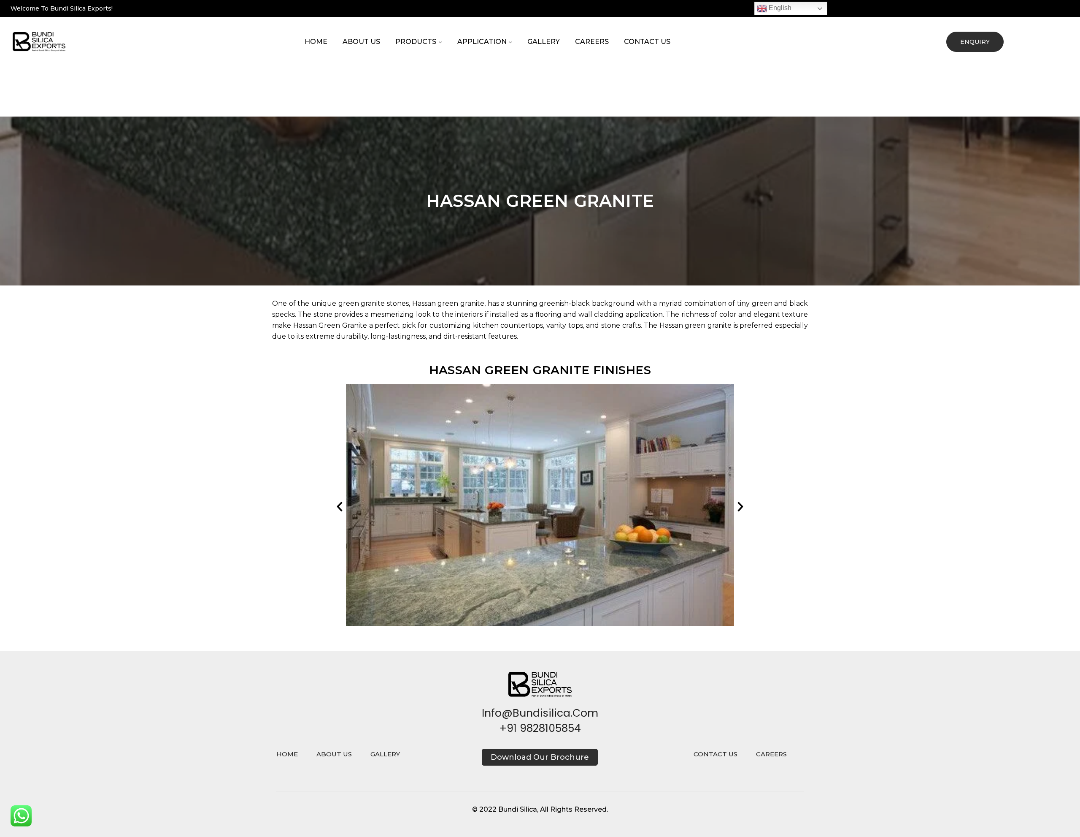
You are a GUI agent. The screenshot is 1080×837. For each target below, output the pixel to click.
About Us (361, 42)
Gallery (543, 42)
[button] (339, 506)
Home (316, 42)
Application (482, 42)
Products (415, 42)
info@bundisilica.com (540, 713)
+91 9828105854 (540, 728)
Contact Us (647, 42)
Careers (592, 42)
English (779, 7)
